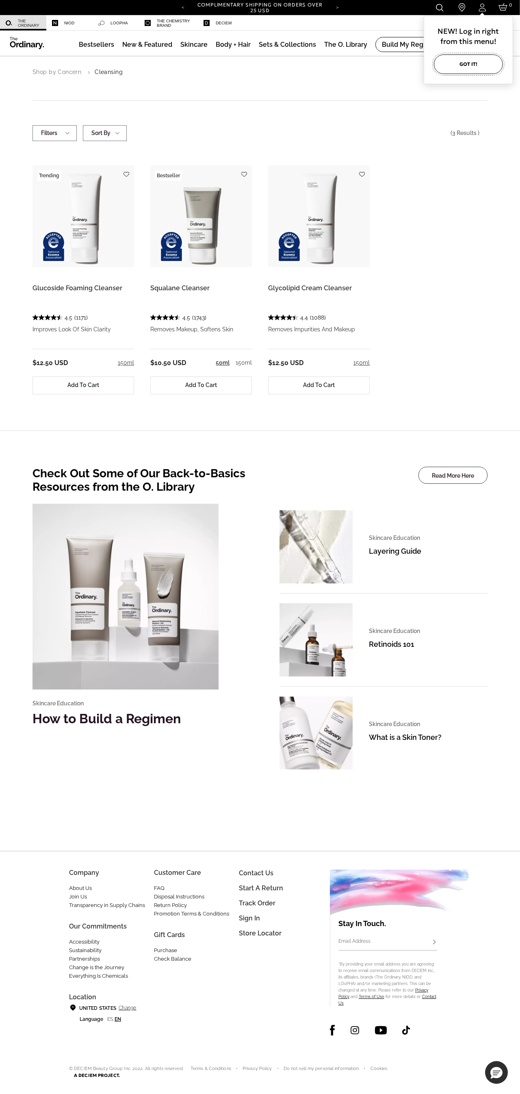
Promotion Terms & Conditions (191, 914)
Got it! (468, 64)
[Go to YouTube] (381, 1030)
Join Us (78, 897)
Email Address (354, 941)
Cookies (379, 1068)
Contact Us (256, 873)
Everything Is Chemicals (98, 976)
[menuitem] (23, 22)
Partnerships (84, 959)
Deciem (224, 23)
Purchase (165, 950)
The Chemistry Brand (173, 23)
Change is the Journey (96, 967)
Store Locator (260, 933)
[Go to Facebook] (332, 1030)
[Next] (337, 7)
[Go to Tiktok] (406, 1030)
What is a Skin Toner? (405, 737)
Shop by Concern (56, 72)
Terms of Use (371, 996)
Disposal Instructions (179, 897)
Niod (69, 23)
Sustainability (85, 950)
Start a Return (261, 888)
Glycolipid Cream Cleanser (310, 288)
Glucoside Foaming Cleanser (77, 288)
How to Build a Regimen (106, 718)
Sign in (249, 918)
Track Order (257, 903)
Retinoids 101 (391, 644)
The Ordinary (28, 23)
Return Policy (170, 905)
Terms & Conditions (211, 1068)
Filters (49, 133)
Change (127, 1008)
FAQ (159, 888)
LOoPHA (119, 23)
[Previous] (183, 7)
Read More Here (453, 475)
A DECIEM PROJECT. (97, 1075)
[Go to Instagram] (355, 1030)
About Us (80, 888)
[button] (147, 44)
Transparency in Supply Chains (107, 905)
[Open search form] (439, 7)
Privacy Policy (257, 1068)
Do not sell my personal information (321, 1068)
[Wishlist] (126, 170)
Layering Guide (395, 551)
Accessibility (84, 942)
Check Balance (172, 959)
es (110, 1019)
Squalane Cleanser (180, 288)
